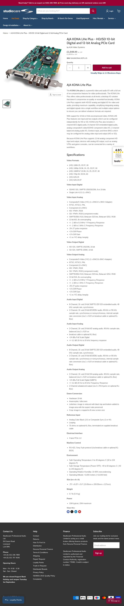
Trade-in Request (39, 566)
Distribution (37, 546)
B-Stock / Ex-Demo (65, 18)
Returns (36, 539)
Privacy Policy (38, 572)
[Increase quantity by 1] (88, 68)
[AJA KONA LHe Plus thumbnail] (7, 104)
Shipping (36, 556)
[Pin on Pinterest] (79, 511)
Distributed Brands (40, 569)
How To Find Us (39, 542)
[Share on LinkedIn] (75, 511)
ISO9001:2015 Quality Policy (44, 576)
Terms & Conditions (40, 552)
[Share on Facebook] (68, 511)
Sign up (98, 553)
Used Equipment (82, 18)
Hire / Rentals (98, 18)
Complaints (37, 579)
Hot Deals (15, 18)
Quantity (70, 62)
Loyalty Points (38, 562)
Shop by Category (30, 18)
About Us (27, 25)
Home (5, 18)
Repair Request (39, 559)
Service (111, 18)
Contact (36, 536)
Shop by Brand (47, 18)
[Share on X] (71, 511)
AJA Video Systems (77, 47)
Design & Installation (11, 25)
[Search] (93, 11)
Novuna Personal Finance (43, 549)
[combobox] (63, 11)
